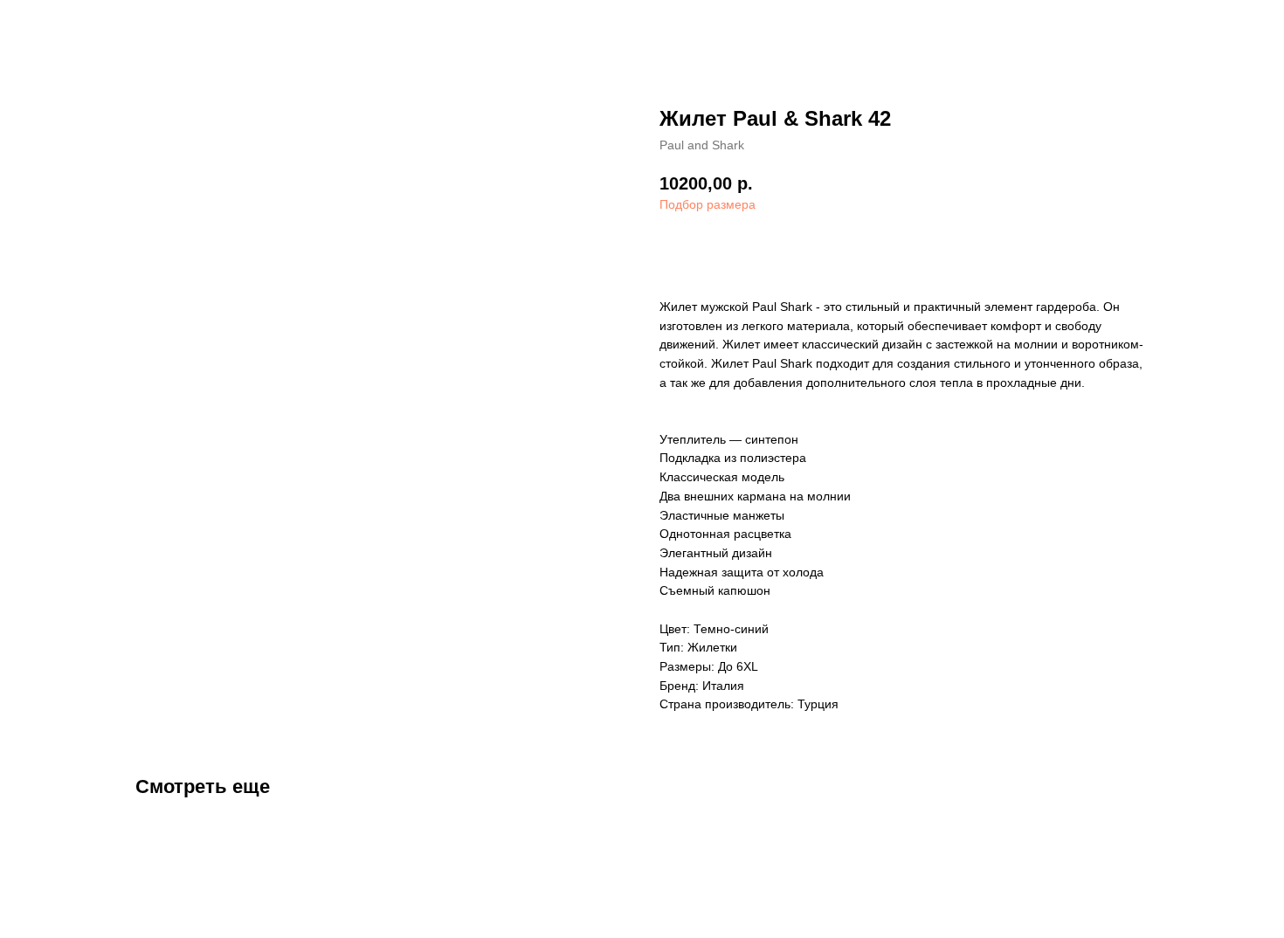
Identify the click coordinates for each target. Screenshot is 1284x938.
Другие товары (75, 26)
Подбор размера (707, 204)
